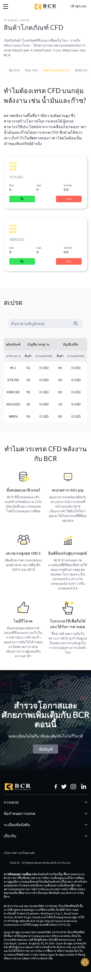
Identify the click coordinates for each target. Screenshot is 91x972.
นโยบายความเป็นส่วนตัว (19, 853)
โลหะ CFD (31, 70)
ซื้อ (22, 199)
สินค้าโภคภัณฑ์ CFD (57, 70)
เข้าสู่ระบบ (78, 6)
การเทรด (11, 802)
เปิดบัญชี (45, 749)
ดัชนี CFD (81, 70)
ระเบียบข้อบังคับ (17, 824)
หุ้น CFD (14, 70)
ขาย (69, 199)
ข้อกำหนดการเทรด (19, 813)
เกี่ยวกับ (10, 836)
